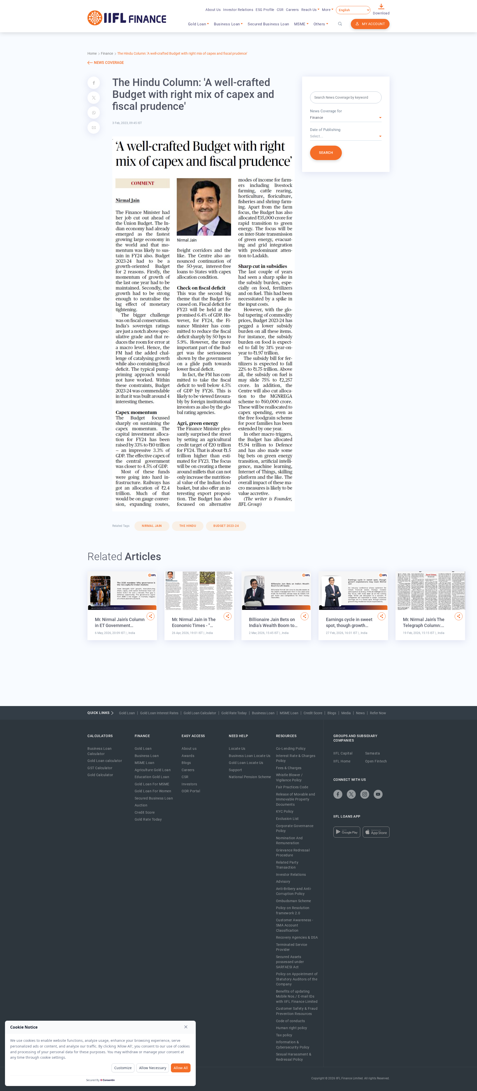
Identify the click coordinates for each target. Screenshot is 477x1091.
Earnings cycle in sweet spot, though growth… (349, 622)
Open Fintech (376, 761)
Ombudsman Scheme (293, 901)
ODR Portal (191, 791)
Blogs (331, 713)
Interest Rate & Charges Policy (296, 758)
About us (189, 749)
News (360, 713)
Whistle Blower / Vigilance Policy (289, 777)
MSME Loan (289, 713)
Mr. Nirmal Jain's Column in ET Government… (120, 622)
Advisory (283, 881)
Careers (292, 10)
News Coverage (109, 62)
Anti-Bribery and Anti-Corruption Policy (294, 891)
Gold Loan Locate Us (246, 763)
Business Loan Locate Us (250, 756)
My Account (373, 24)
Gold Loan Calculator (200, 713)
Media (346, 713)
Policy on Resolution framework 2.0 (293, 910)
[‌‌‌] (340, 24)
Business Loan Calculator (99, 751)
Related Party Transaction (287, 865)
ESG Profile (265, 10)
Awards (188, 756)
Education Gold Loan (152, 777)
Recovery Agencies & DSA (297, 937)
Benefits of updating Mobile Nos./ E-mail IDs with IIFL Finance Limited (297, 996)
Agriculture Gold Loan (153, 770)
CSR (280, 10)
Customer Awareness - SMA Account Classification (294, 925)
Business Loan (263, 713)
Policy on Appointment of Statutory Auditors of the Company (297, 979)
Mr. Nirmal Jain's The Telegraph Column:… (423, 622)
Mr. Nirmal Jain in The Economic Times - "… (194, 622)
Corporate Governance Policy (295, 828)
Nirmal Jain (152, 526)
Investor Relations (238, 10)
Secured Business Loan (268, 24)
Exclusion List (287, 819)
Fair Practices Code (292, 787)
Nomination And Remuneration (289, 840)
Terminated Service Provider (291, 947)
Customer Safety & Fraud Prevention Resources (297, 1011)
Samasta (372, 753)
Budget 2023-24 (226, 526)
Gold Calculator (100, 775)
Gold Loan (127, 713)
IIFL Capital (343, 753)
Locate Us (237, 749)
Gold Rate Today (234, 713)
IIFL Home (342, 761)
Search (326, 153)
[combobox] (346, 118)
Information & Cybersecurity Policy (293, 1044)
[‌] (151, 616)
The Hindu (187, 526)
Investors (189, 784)
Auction (141, 805)
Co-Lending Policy (291, 749)
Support (235, 770)
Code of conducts (290, 1021)
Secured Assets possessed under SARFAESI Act (290, 962)
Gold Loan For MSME (152, 784)
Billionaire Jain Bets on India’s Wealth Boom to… (273, 622)
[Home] (126, 17)
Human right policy (291, 1028)
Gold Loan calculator (104, 761)
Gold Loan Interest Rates (159, 713)
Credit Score (313, 713)
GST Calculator (99, 768)
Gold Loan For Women (153, 791)
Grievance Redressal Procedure (293, 852)
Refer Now (378, 713)
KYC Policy (285, 811)
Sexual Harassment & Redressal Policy (294, 1056)
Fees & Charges (289, 768)
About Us (213, 10)
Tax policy (284, 1035)
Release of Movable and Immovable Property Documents (295, 799)
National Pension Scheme (250, 777)
